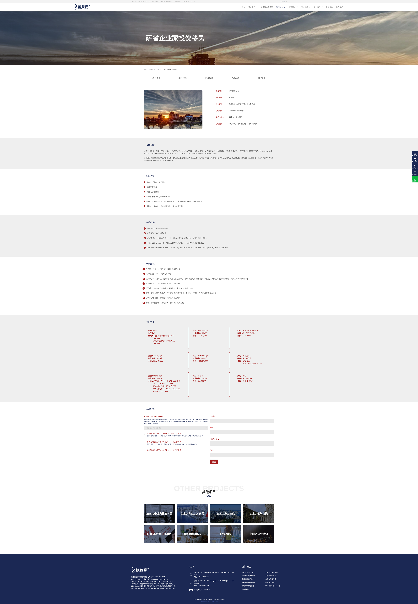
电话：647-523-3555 (201, 577)
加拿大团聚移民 (270, 579)
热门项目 (279, 7)
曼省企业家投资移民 (248, 582)
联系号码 (214, 439)
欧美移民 (292, 7)
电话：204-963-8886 (201, 585)
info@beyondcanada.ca (202, 590)
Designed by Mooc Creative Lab (209, 601)
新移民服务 (245, 589)
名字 (213, 416)
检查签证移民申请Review (153, 416)
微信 (212, 450)
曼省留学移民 (270, 582)
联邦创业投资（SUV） (273, 586)
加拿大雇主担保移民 (248, 576)
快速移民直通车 (267, 7)
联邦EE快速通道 (247, 579)
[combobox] (176, 428)
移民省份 (304, 7)
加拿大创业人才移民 (272, 572)
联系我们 (339, 7)
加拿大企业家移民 (155, 70)
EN (282, 2)
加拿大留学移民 (270, 576)
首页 (243, 7)
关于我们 (316, 7)
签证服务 (251, 7)
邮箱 (213, 428)
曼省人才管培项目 (248, 586)
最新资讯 (329, 7)
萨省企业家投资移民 (170, 70)
